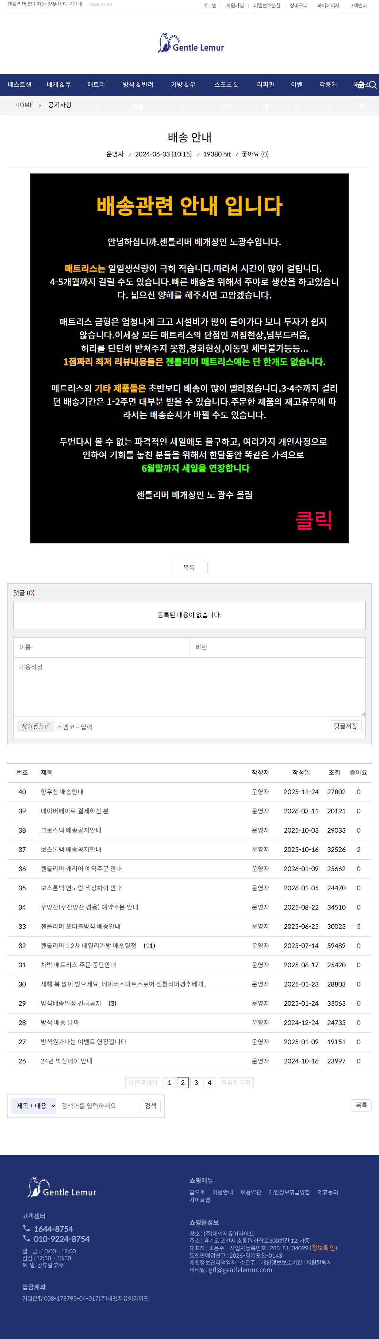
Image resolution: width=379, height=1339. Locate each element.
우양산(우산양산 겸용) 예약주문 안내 (89, 907)
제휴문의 (328, 1192)
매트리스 (96, 96)
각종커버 (328, 96)
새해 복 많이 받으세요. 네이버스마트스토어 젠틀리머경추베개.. (124, 984)
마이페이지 (328, 6)
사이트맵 (200, 1200)
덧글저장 (346, 726)
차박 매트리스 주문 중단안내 (78, 965)
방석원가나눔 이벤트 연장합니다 (84, 1042)
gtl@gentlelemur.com (240, 1270)
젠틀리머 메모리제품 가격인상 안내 (45, 5)
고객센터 (358, 6)
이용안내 (222, 1192)
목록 (189, 568)
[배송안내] (189, 541)
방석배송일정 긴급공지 (71, 1004)
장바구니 (299, 6)
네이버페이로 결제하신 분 (75, 811)
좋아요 (359, 773)
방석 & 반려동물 (138, 96)
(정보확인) (323, 1248)
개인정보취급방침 (289, 1192)
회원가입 (235, 6)
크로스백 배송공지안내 (71, 830)
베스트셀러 (19, 96)
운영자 (260, 792)
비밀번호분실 (267, 6)
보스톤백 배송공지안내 (71, 850)
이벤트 (297, 96)
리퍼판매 (266, 96)
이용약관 (251, 1192)
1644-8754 (53, 1229)
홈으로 (197, 1192)
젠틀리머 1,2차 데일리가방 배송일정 (89, 946)
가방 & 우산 (183, 96)
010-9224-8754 (62, 1239)
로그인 (210, 6)
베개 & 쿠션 (59, 96)
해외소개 (362, 96)
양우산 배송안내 (62, 792)
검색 (151, 1106)
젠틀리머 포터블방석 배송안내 (81, 927)
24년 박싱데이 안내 (67, 1061)
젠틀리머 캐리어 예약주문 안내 (81, 869)
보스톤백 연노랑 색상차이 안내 (81, 888)
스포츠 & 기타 (226, 96)
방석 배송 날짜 (60, 1023)
